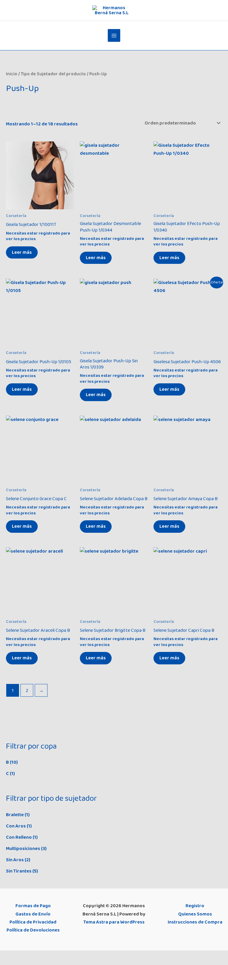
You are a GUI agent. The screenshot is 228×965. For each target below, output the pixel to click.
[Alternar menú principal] (114, 35)
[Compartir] (31, 956)
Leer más (22, 252)
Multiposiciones (23, 848)
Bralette (15, 815)
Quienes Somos (195, 914)
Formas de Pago (33, 906)
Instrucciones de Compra (195, 922)
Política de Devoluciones (33, 930)
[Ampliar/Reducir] (6, 956)
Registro (195, 906)
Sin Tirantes (18, 871)
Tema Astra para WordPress (114, 922)
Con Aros (16, 826)
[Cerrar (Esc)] (44, 956)
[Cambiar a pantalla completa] (19, 956)
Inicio (11, 74)
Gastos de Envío (32, 914)
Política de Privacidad (33, 922)
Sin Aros (15, 860)
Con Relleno (19, 837)
